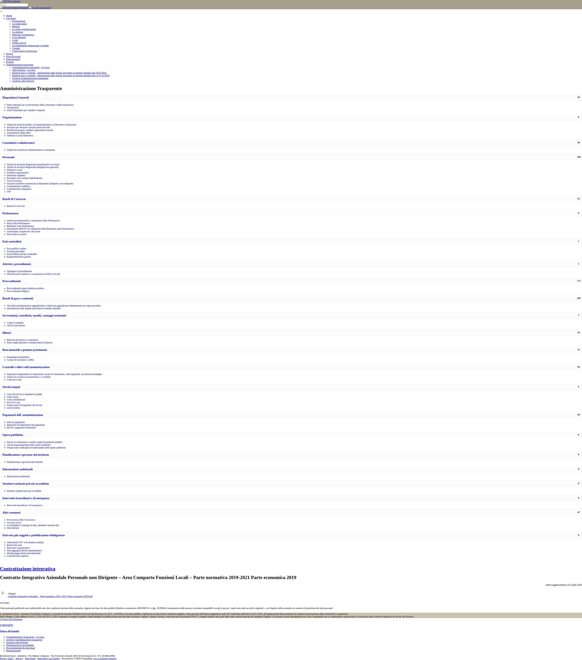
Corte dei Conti (14, 379)
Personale (8, 157)
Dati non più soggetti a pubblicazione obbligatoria (33, 535)
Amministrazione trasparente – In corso (31, 67)
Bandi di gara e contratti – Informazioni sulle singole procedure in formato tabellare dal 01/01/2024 (59, 73)
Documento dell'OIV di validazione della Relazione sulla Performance (40, 228)
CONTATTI (6, 625)
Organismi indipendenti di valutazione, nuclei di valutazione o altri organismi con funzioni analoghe (54, 374)
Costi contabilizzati (16, 399)
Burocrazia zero (14, 545)
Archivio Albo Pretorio (23, 81)
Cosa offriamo (19, 37)
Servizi (9, 54)
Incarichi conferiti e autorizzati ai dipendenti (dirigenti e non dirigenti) (40, 183)
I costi (15, 40)
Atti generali (13, 107)
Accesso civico (14, 522)
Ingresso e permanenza (23, 34)
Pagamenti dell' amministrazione (22, 414)
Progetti (9, 62)
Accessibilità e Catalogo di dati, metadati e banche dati (33, 525)
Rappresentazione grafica (19, 256)
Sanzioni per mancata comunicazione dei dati (28, 127)
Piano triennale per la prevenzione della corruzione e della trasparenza (40, 105)
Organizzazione (12, 117)
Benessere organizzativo (18, 547)
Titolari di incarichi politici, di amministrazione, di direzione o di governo (41, 124)
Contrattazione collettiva (18, 186)
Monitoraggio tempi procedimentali (23, 553)
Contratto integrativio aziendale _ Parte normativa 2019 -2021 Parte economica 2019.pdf (50, 596)
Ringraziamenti (13, 650)
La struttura (17, 32)
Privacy (19, 658)
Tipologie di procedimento (19, 271)
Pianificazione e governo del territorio (25, 454)
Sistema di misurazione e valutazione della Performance (33, 220)
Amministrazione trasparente (19, 64)
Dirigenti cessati (14, 170)
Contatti (16, 48)
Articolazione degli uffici (19, 133)
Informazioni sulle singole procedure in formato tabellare (34, 308)
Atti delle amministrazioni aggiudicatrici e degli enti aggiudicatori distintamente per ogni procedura (54, 305)
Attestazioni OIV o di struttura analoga (25, 542)
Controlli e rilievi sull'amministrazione (26, 367)
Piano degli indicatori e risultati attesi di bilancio (29, 342)
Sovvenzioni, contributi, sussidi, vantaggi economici (34, 315)
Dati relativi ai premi (16, 234)
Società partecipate (16, 251)
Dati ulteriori (13, 528)
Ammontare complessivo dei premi (23, 231)
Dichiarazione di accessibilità (20, 645)
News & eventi (13, 56)
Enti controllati (11, 241)
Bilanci (6, 332)
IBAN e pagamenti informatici (21, 427)
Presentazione (18, 21)
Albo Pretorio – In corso (23, 70)
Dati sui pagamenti (16, 422)
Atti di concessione (16, 325)
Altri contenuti (11, 512)
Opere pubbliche (12, 434)
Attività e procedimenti (16, 264)
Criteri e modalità (15, 322)
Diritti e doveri (19, 43)
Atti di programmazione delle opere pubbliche (29, 445)
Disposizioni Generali (15, 97)
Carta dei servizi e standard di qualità (24, 394)
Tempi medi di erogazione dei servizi (24, 405)
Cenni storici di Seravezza (24, 51)
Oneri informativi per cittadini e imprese (26, 110)
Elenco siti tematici (9, 631)
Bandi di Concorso (14, 199)
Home (9, 15)
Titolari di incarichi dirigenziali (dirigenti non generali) (33, 167)
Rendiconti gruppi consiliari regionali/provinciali (30, 130)
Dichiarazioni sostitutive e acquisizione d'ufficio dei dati (33, 274)
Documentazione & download (20, 648)
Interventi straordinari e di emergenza (25, 498)
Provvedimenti (11, 281)
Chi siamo (11, 18)
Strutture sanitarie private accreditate (25, 483)
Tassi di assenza (14, 180)
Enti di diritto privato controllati (22, 254)
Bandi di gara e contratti (17, 298)
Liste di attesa (13, 408)
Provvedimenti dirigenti (18, 291)
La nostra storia (19, 24)
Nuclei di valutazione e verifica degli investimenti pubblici (34, 442)
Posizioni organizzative (18, 172)
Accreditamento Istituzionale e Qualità (30, 45)
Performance (10, 213)
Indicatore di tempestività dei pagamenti (26, 425)
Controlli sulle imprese (17, 556)
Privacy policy (7, 658)
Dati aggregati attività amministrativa (24, 550)
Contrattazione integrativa (19, 189)
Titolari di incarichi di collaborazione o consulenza (31, 150)
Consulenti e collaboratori (18, 142)
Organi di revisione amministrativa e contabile (29, 377)
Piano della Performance (18, 223)
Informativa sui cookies (48, 658)
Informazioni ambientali (17, 469)
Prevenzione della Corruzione (21, 519)
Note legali (30, 658)
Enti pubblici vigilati (16, 248)
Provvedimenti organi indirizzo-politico (25, 288)
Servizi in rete (13, 402)
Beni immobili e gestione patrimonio (24, 349)
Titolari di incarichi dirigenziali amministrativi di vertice (33, 164)
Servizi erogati (11, 386)
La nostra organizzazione (24, 29)
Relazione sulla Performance (20, 226)
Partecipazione (13, 59)
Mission (16, 26)
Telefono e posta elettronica (20, 135)
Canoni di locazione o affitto (20, 360)
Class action (12, 397)
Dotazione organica (16, 175)
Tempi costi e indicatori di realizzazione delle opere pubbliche (36, 447)
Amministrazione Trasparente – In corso (25, 637)
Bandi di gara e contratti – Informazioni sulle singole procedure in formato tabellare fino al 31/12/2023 (61, 75)
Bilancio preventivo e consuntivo (22, 340)
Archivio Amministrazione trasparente (30, 78)
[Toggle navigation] (1, 11)
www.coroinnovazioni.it (104, 658)
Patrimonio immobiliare (18, 357)
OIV (9, 191)
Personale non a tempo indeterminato (24, 178)
